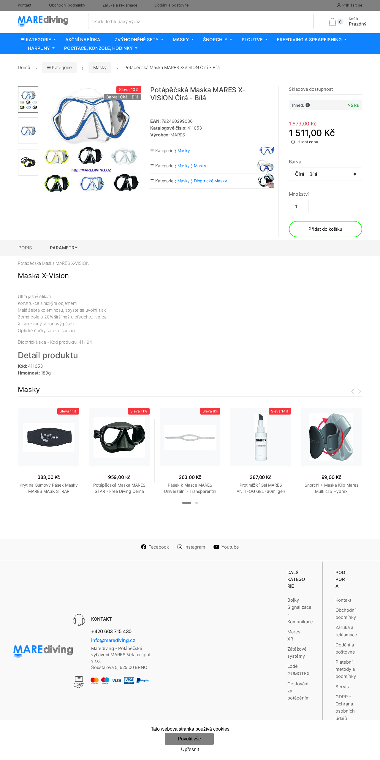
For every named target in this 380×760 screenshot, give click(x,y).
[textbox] (201, 21)
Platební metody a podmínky (345, 669)
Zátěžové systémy (297, 652)
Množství (299, 194)
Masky (181, 39)
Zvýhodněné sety (137, 39)
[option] (89, 140)
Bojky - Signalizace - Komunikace (300, 610)
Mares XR (293, 635)
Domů (24, 67)
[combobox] (201, 21)
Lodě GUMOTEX (298, 669)
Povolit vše (189, 738)
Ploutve (252, 39)
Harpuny (39, 48)
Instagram (194, 547)
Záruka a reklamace (119, 5)
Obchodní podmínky (67, 5)
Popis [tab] (25, 248)
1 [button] (186, 503)
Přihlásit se (352, 5)
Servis (342, 686)
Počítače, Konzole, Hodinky (98, 48)
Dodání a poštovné (172, 5)
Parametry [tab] (63, 248)
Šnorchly (215, 39)
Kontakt (24, 5)
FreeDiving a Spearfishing (309, 39)
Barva (295, 162)
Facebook (158, 547)
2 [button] (196, 503)
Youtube (230, 547)
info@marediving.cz (113, 640)
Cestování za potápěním (298, 691)
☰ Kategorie (36, 39)
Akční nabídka (82, 39)
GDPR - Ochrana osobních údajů (345, 707)
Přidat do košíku (325, 229)
